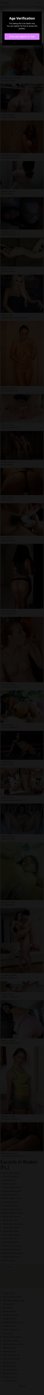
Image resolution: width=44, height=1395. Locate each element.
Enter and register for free (22, 36)
